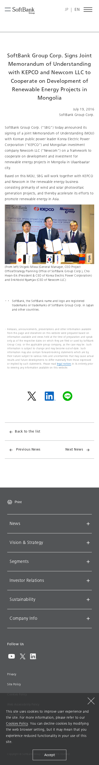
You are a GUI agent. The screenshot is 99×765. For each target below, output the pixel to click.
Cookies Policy (17, 724)
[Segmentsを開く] (88, 561)
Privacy (11, 674)
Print (18, 502)
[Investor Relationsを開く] (88, 580)
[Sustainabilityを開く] (88, 599)
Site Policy (14, 684)
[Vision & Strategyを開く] (88, 543)
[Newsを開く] (88, 524)
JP (66, 10)
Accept (49, 755)
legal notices (64, 363)
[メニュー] (88, 10)
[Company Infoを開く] (88, 618)
